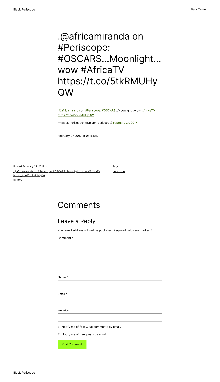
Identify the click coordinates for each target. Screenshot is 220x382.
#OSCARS (108, 110)
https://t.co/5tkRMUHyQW (76, 115)
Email (62, 294)
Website (63, 310)
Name (63, 277)
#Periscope (92, 110)
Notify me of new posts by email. (84, 334)
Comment (65, 238)
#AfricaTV (148, 110)
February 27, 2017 (125, 122)
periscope (119, 171)
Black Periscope (24, 9)
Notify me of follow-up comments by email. (91, 326)
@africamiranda (69, 110)
